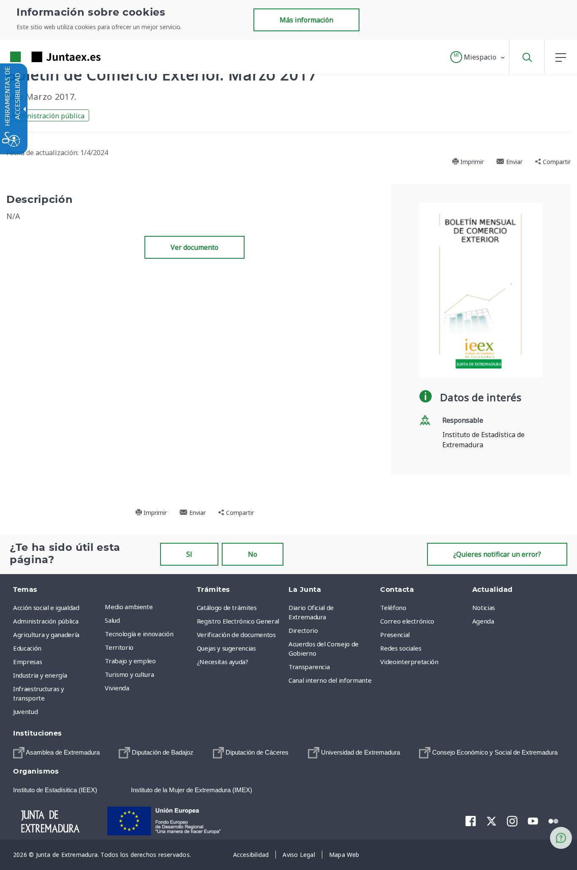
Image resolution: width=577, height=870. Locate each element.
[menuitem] (148, 606)
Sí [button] (189, 554)
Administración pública (47, 115)
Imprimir (471, 162)
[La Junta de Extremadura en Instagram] (512, 820)
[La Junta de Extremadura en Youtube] (533, 820)
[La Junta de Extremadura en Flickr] (553, 820)
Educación (27, 648)
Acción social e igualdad (46, 607)
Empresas (27, 661)
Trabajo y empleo (130, 661)
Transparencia (308, 666)
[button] (478, 57)
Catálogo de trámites (227, 607)
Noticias (483, 607)
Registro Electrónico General (238, 621)
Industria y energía (40, 675)
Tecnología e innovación (139, 633)
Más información (306, 20)
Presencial (395, 634)
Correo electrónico (407, 621)
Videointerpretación (409, 661)
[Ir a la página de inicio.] (40, 56)
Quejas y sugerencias (226, 648)
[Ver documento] (480, 289)
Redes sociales (400, 648)
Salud (112, 620)
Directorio (303, 630)
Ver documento (194, 247)
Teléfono (393, 607)
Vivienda (117, 688)
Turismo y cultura (129, 674)
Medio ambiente (128, 606)
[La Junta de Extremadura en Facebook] (470, 820)
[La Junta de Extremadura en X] (491, 820)
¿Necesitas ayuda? (222, 661)
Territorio (119, 647)
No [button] (252, 554)
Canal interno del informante (329, 680)
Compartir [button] (556, 162)
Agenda (483, 621)
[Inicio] (57, 820)
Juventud (25, 711)
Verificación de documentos (236, 634)
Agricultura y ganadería (46, 634)
